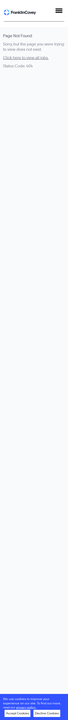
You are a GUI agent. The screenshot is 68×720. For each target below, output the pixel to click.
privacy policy (26, 707)
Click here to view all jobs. (26, 57)
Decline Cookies (47, 713)
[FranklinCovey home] (20, 12)
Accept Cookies (17, 713)
